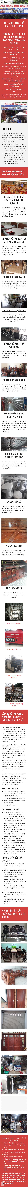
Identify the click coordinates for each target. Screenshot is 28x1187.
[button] (2, 2)
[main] (14, 24)
